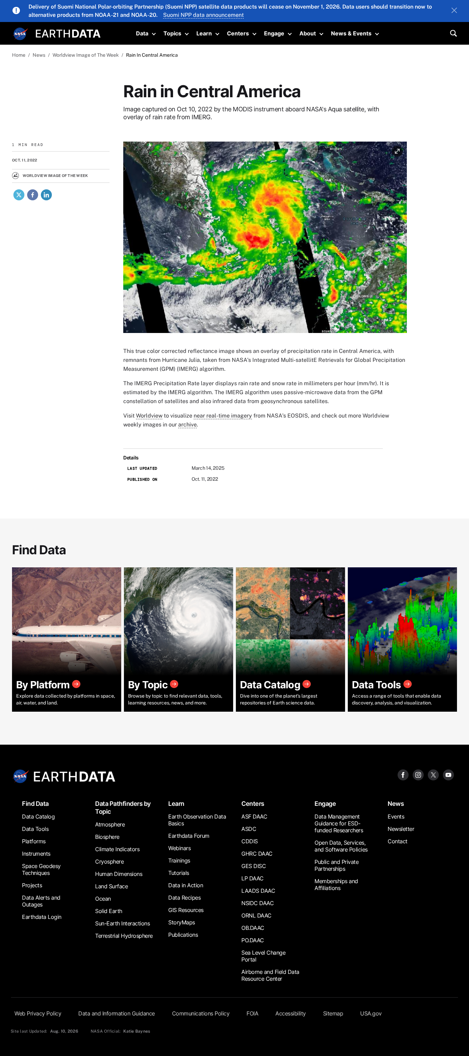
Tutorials (178, 872)
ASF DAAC (254, 816)
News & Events (351, 33)
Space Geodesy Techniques (41, 869)
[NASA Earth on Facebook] (403, 774)
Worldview (149, 415)
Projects (32, 885)
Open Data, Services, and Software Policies (341, 846)
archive (187, 424)
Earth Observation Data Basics (197, 820)
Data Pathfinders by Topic (123, 807)
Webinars (179, 848)
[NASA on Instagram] (418, 774)
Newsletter (401, 828)
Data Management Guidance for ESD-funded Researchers (338, 823)
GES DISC (253, 866)
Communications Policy (201, 1013)
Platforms (34, 841)
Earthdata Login (41, 916)
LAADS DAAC (258, 890)
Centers (238, 33)
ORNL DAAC (256, 915)
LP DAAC (252, 878)
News (39, 55)
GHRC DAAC (257, 853)
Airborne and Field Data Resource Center (270, 975)
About (307, 33)
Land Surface (111, 886)
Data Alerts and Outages (41, 901)
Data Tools (35, 828)
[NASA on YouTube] (448, 774)
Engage (274, 33)
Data (142, 33)
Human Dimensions (118, 873)
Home (18, 55)
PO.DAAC (252, 940)
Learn (204, 33)
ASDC (248, 828)
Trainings (179, 860)
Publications (183, 934)
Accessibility (290, 1013)
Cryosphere (109, 861)
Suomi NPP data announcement (203, 15)
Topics (172, 33)
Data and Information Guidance (116, 1013)
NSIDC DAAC (257, 903)
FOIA (252, 1013)
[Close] (454, 11)
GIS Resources (186, 910)
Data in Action (185, 885)
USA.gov (371, 1013)
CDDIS (249, 841)
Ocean (103, 898)
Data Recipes (184, 897)
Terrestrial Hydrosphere (124, 935)
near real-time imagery (223, 415)
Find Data (35, 803)
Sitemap (333, 1013)
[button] (265, 239)
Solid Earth (108, 911)
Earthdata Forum (188, 835)
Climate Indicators (117, 849)
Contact (398, 841)
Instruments (36, 853)
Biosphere (107, 836)
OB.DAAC (252, 927)
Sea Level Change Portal (263, 956)
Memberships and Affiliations (336, 884)
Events (396, 816)
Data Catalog (38, 816)
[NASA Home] (20, 34)
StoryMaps (181, 922)
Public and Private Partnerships (336, 865)
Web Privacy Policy (37, 1013)
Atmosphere (110, 824)
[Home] (68, 32)
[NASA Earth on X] (433, 774)
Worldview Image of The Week (86, 55)
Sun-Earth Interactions (122, 923)
